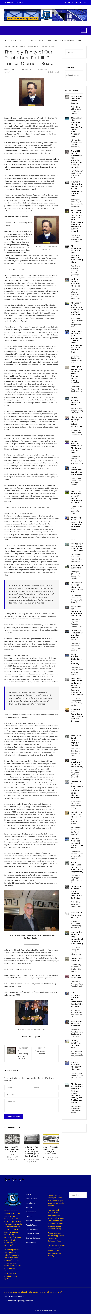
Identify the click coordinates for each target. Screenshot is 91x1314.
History (30, 46)
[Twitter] (9, 1180)
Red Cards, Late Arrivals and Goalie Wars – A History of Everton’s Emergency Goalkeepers (77, 686)
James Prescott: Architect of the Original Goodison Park (50, 1150)
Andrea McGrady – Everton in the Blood (76, 282)
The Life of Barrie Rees (76, 976)
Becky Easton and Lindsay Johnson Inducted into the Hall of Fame (77, 497)
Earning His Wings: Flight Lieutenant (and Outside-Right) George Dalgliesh (76, 375)
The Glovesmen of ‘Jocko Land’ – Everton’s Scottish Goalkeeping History (77, 254)
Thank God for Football (40, 1051)
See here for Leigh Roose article (17, 969)
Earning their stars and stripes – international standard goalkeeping (77, 938)
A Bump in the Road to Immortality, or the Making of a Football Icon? (31, 1151)
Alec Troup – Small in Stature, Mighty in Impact (76, 740)
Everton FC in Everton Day (77, 566)
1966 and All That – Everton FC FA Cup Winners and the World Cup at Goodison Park (76, 127)
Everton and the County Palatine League (12, 1149)
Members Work (39, 46)
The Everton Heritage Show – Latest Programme (76, 422)
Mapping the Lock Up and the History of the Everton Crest (77, 818)
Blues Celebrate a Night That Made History (77, 763)
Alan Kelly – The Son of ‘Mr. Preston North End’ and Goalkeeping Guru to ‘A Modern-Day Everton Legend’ (77, 220)
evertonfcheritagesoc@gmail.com (18, 1301)
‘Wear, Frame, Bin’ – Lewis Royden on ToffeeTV (77, 471)
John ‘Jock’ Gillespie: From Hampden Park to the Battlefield (76, 892)
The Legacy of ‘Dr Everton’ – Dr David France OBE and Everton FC (77, 309)
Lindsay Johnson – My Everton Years (76, 401)
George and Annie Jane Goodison (76, 1023)
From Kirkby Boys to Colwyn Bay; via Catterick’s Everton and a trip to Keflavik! (76, 159)
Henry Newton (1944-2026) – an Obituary (76, 659)
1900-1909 (15, 46)
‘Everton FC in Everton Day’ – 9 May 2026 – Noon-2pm (77, 547)
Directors (23, 46)
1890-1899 (7, 46)
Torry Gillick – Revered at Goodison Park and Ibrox (77, 635)
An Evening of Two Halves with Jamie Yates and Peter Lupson (76, 523)
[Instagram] (12, 1180)
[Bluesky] (23, 1180)
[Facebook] (5, 1180)
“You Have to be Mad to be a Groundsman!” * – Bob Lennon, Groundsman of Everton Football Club (77, 341)
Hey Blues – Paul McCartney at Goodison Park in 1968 (76, 611)
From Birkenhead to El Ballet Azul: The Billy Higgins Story (77, 867)
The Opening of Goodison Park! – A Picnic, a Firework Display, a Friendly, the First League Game (77, 1093)
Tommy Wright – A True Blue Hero (75, 1044)
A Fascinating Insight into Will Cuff (23, 1053)
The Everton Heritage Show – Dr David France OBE (77, 587)
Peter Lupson (49, 46)
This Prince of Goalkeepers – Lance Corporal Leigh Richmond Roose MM (77, 789)
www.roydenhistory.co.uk (14, 1296)
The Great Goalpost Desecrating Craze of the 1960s (77, 843)
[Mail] (19, 1180)
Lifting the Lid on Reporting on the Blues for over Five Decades (77, 715)
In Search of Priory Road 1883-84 (76, 915)
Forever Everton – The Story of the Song (76, 1065)
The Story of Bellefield (76, 959)
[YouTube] (16, 1180)
